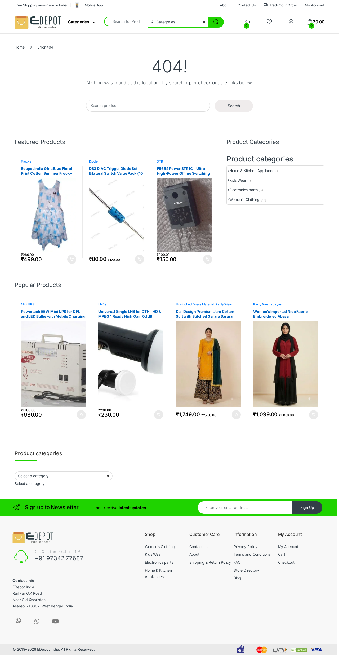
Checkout (286, 562)
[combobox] (126, 21)
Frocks (26, 161)
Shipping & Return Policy (210, 562)
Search (234, 105)
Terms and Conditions (252, 554)
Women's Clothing (244, 199)
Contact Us (247, 5)
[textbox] (30, 483)
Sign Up (307, 507)
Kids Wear (237, 180)
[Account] (291, 22)
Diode (93, 161)
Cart (281, 554)
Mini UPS (27, 304)
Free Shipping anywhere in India (41, 5)
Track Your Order (283, 5)
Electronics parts (243, 189)
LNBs (102, 304)
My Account (314, 5)
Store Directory (246, 570)
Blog (237, 578)
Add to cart (71, 259)
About (225, 5)
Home (19, 47)
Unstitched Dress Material (195, 304)
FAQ (237, 562)
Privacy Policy (245, 546)
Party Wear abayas (267, 304)
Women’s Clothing (160, 546)
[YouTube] (55, 621)
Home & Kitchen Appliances (252, 170)
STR (160, 161)
